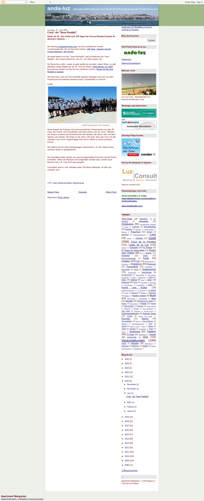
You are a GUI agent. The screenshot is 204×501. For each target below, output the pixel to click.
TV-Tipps (130, 334)
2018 (127, 421)
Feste (146, 258)
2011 (127, 452)
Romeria (136, 308)
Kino (135, 282)
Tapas (150, 326)
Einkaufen (134, 247)
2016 (127, 430)
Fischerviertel (149, 261)
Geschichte (147, 272)
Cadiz (153, 234)
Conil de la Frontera (64, 183)
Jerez (149, 280)
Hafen (134, 277)
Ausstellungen (150, 227)
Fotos (136, 269)
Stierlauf (124, 324)
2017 (127, 425)
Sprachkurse (148, 321)
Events (149, 253)
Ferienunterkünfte (129, 258)
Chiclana (139, 238)
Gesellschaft (127, 275)
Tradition (151, 331)
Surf (150, 324)
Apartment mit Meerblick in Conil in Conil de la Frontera (137, 28)
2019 (127, 417)
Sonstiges (126, 319)
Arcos (126, 227)
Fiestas (125, 261)
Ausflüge (135, 227)
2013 (127, 443)
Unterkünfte (131, 337)
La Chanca (141, 290)
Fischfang (125, 264)
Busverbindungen (139, 235)
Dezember (131, 384)
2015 (127, 434)
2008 (127, 465)
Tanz (143, 326)
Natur (153, 298)
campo (129, 238)
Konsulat (153, 282)
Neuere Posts (53, 192)
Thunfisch (142, 329)
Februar (130, 407)
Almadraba (143, 221)
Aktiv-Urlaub (127, 219)
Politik (153, 304)
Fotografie (126, 269)
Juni (129, 393)
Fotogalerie (149, 267)
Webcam (125, 346)
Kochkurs (144, 282)
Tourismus (134, 331)
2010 (127, 456)
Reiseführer (129, 306)
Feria (145, 255)
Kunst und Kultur (134, 287)
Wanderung (149, 343)
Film (138, 261)
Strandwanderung (138, 324)
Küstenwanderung (128, 290)
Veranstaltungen (133, 340)
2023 (127, 368)
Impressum (126, 59)
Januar (130, 411)
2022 (127, 372)
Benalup (138, 229)
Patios (124, 304)
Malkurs (143, 293)
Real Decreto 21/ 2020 (102, 67)
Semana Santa (149, 313)
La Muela (152, 290)
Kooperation (128, 285)
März (129, 402)
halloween (142, 277)
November (131, 389)
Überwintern (143, 334)
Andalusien (128, 224)
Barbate (129, 229)
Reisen (140, 306)
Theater (132, 329)
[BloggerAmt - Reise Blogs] (130, 470)
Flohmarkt (151, 264)
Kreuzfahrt (140, 285)
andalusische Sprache (148, 224)
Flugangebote (132, 267)
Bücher (149, 232)
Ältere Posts (111, 192)
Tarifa (124, 329)
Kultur (150, 285)
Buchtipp (125, 235)
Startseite (82, 192)
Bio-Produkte (149, 229)
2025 (127, 359)
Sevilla (129, 316)
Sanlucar (137, 311)
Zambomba (138, 348)
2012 (127, 447)
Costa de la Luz (78, 183)
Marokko (152, 293)
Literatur (134, 293)
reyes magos (151, 306)
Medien (126, 296)
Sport (137, 321)
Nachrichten (131, 298)
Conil (55, 183)
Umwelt (152, 334)
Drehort (124, 247)
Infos (124, 280)
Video (124, 343)
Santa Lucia (148, 311)
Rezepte (127, 308)
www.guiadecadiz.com (132, 206)
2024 (127, 363)
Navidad (129, 301)
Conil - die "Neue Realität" (62, 32)
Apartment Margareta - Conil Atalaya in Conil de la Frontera (22, 499)
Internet (134, 280)
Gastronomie (149, 269)
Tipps (123, 332)
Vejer (145, 337)
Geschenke (132, 272)
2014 (127, 439)
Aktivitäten (143, 219)
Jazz (142, 280)
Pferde (143, 303)
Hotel (151, 277)
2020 (127, 381)
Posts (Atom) (63, 197)
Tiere (151, 329)
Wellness (135, 346)
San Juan (126, 311)
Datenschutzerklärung (131, 63)
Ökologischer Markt (145, 301)
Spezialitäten (127, 321)
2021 (127, 376)
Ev (141, 253)
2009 (127, 460)
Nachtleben (143, 298)
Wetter (145, 346)
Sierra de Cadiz (145, 316)
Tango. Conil (134, 326)
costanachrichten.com (67, 46)
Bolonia (124, 232)
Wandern (135, 343)
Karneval (125, 282)
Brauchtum (136, 232)
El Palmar (147, 247)
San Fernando (148, 308)
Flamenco (136, 264)
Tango (124, 326)
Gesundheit (140, 275)
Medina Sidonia (139, 296)
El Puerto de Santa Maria (133, 250)
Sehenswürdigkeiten (130, 313)
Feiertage (126, 255)
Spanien (145, 319)
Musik (153, 295)
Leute (126, 293)
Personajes (134, 304)
